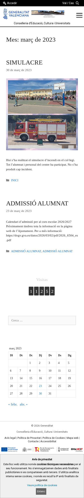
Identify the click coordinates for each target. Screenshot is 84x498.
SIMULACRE (24, 62)
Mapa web (72, 438)
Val (64, 3)
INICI (14, 180)
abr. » (24, 404)
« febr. (12, 404)
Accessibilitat (48, 441)
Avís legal (10, 438)
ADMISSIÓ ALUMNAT (37, 203)
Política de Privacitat (29, 438)
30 (40, 393)
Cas (71, 3)
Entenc (41, 491)
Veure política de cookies (42, 485)
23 (40, 386)
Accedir (12, 3)
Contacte (33, 441)
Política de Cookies (54, 438)
